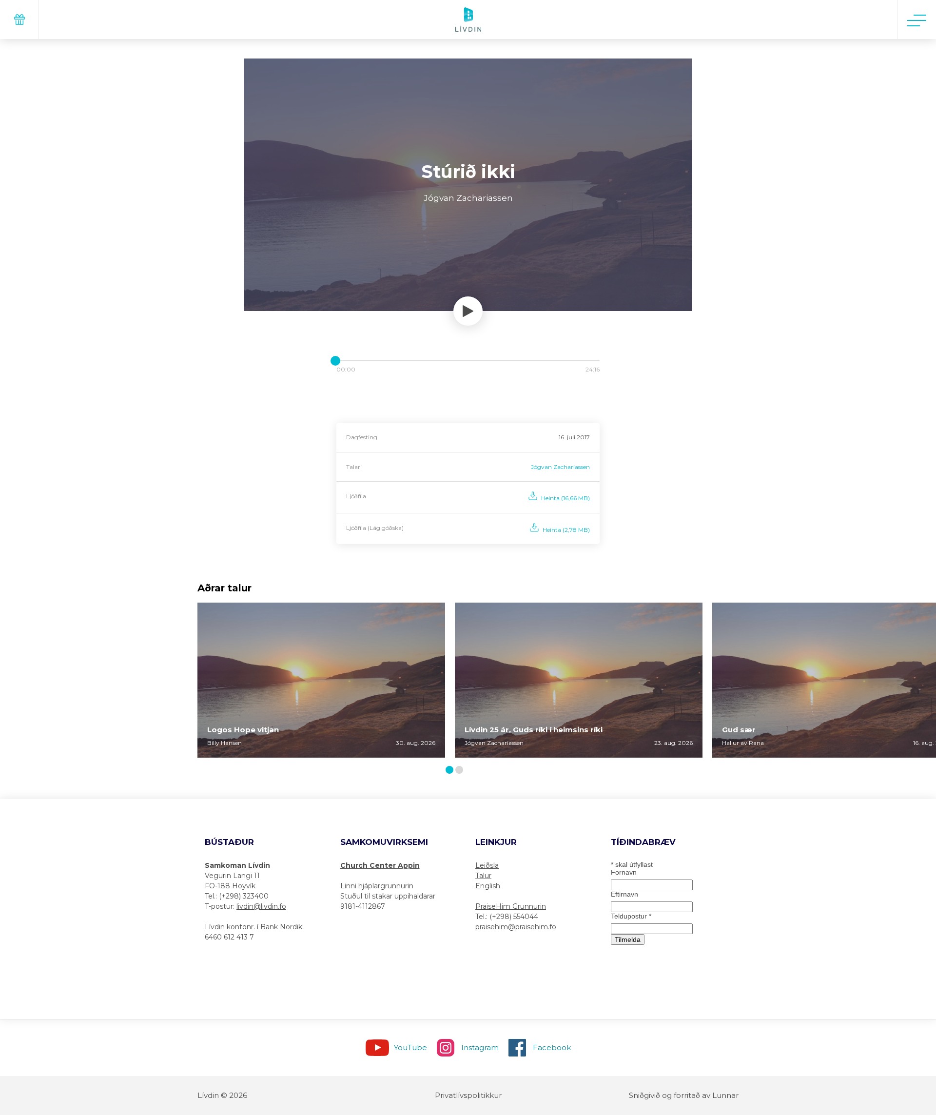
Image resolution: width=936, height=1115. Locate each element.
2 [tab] (461, 770)
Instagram (480, 1047)
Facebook (552, 1047)
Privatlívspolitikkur (468, 1095)
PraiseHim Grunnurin (510, 906)
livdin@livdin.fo (261, 906)
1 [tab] (450, 770)
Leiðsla (487, 865)
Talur (483, 875)
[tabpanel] (321, 680)
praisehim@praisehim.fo (515, 926)
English (487, 885)
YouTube (410, 1047)
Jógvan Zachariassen (560, 466)
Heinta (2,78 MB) (566, 529)
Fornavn (624, 872)
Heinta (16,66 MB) (565, 498)
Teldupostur (631, 916)
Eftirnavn (624, 894)
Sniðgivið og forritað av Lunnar (684, 1095)
